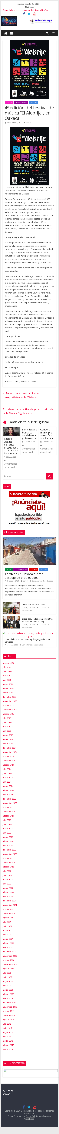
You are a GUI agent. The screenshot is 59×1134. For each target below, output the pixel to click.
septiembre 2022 (10, 862)
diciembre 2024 (9, 748)
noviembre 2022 (10, 854)
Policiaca (33, 569)
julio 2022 (7, 871)
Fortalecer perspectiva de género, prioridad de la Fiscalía (28, 411)
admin (28, 122)
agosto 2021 (8, 917)
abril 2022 (7, 883)
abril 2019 (7, 1036)
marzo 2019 (8, 1041)
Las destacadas (21, 102)
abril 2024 (7, 782)
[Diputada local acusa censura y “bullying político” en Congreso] (29, 633)
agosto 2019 (8, 1019)
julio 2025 (7, 718)
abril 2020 (7, 985)
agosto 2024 (8, 765)
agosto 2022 (8, 866)
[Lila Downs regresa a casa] (11, 603)
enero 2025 (8, 743)
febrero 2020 (8, 994)
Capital (8, 569)
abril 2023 (7, 832)
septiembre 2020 (10, 964)
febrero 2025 (8, 739)
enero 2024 (8, 794)
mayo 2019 (8, 1032)
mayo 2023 (8, 828)
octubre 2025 (8, 705)
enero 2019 (8, 1049)
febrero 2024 (8, 790)
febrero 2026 (8, 688)
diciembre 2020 (9, 951)
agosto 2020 (8, 968)
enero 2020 (8, 998)
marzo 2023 (8, 837)
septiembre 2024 (10, 760)
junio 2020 (7, 977)
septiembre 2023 (10, 811)
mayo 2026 (8, 675)
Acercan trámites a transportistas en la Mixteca (21, 395)
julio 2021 (7, 922)
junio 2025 (7, 722)
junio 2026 (7, 671)
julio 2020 (7, 973)
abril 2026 (7, 680)
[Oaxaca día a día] (29, 21)
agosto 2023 (8, 815)
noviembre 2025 (10, 701)
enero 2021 (8, 947)
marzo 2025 (8, 735)
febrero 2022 (8, 892)
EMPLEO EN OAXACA (8, 1092)
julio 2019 (7, 1024)
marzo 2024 (8, 786)
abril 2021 (7, 934)
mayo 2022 (8, 879)
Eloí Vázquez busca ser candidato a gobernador (29, 434)
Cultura (9, 102)
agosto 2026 (8, 663)
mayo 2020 (8, 981)
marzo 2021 (8, 939)
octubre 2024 (8, 756)
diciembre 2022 (9, 849)
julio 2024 (7, 769)
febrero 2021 (8, 943)
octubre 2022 (8, 858)
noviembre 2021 (10, 905)
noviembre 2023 (10, 803)
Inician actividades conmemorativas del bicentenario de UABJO (37, 620)
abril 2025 (7, 731)
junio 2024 (7, 773)
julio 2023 (7, 820)
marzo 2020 (8, 990)
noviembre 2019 (10, 1007)
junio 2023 (7, 824)
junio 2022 (7, 875)
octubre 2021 (8, 909)
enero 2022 (8, 896)
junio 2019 (7, 1028)
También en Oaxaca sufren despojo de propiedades (24, 575)
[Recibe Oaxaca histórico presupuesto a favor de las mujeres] (11, 428)
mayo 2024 (8, 777)
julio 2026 (7, 667)
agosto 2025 (8, 714)
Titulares (33, 102)
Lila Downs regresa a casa (33, 604)
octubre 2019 (8, 1011)
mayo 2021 (8, 930)
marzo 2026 (8, 684)
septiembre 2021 (10, 913)
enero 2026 (8, 692)
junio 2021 (7, 926)
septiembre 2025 (10, 709)
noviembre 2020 (10, 956)
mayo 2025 (8, 726)
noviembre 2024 (10, 752)
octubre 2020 (8, 960)
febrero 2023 (8, 841)
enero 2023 (8, 845)
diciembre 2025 (9, 697)
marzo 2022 (8, 888)
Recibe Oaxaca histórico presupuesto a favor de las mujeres (11, 446)
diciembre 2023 (9, 798)
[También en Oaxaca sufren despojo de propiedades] (29, 538)
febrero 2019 (8, 1045)
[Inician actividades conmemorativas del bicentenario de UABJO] (11, 617)
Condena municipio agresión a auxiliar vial (47, 434)
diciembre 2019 (9, 1002)
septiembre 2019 (10, 1015)
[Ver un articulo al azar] (53, 33)
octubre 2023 (8, 807)
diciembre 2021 (9, 900)
